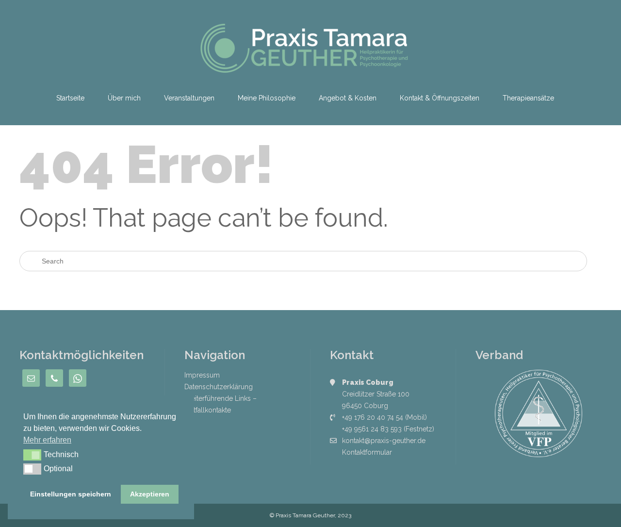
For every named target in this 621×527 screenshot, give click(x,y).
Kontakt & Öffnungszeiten (439, 98)
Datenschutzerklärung (218, 387)
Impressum (202, 375)
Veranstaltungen (189, 98)
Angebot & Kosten (347, 98)
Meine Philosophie (266, 98)
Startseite (70, 98)
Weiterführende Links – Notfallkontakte (220, 404)
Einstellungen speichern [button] (70, 494)
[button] (32, 454)
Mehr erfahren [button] (47, 440)
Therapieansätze (528, 98)
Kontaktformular (367, 452)
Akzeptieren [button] (149, 494)
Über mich (124, 98)
